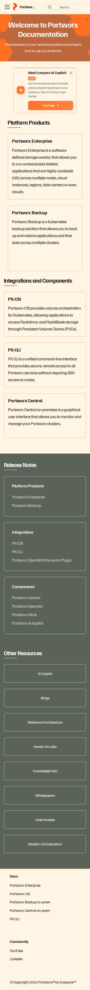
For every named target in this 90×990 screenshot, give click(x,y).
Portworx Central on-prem (30, 910)
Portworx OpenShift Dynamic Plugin (42, 560)
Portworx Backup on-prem (30, 901)
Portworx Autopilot (27, 622)
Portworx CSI (20, 893)
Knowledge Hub (45, 770)
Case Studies (45, 819)
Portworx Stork (24, 614)
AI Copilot (45, 673)
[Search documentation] (62, 6)
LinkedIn (16, 958)
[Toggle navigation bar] (7, 7)
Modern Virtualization (45, 844)
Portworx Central (26, 597)
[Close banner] (71, 72)
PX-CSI (17, 543)
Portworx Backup (26, 505)
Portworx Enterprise (28, 496)
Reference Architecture (45, 722)
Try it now (48, 105)
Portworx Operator (27, 606)
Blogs (45, 697)
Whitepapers (45, 795)
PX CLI (14, 918)
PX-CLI (17, 551)
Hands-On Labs (45, 746)
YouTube (16, 950)
